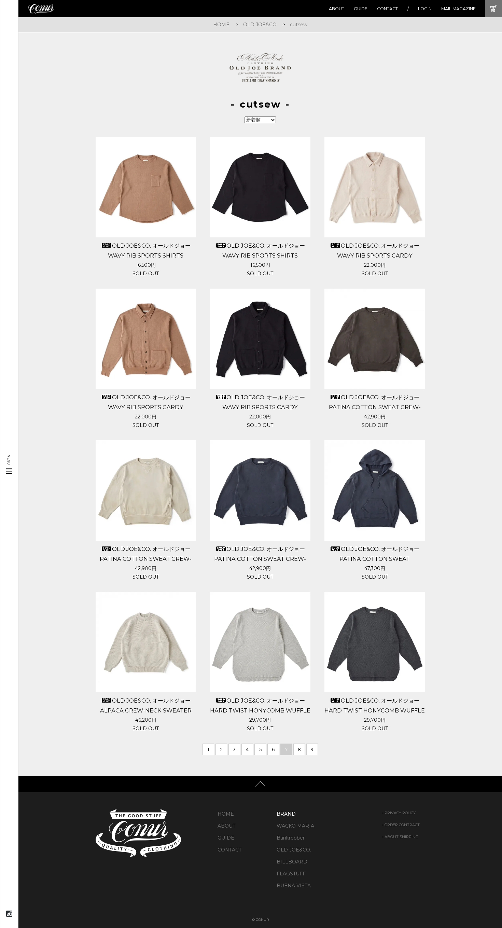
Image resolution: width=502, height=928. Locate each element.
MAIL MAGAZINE (458, 8)
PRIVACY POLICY (400, 813)
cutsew (298, 25)
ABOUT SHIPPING (401, 836)
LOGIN (425, 8)
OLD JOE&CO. (260, 25)
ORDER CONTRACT (402, 824)
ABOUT (336, 8)
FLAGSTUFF (291, 874)
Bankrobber (291, 838)
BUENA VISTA (294, 886)
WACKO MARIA (295, 826)
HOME (221, 25)
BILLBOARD (292, 862)
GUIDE (360, 8)
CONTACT (387, 8)
